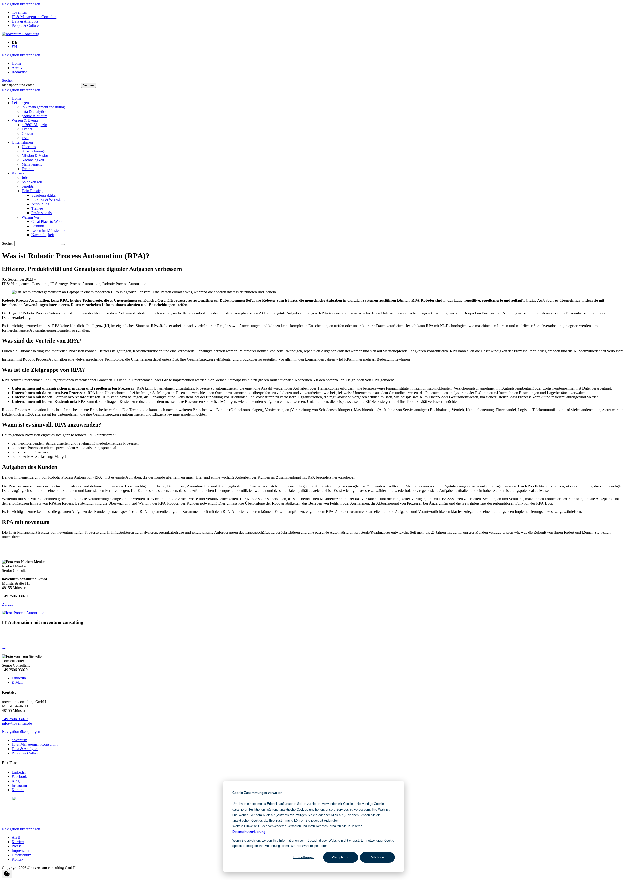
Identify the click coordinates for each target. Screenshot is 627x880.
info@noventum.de (17, 723)
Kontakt (18, 859)
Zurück (7, 604)
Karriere (18, 173)
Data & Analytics (25, 21)
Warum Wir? (31, 217)
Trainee (37, 208)
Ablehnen (377, 857)
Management (32, 164)
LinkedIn (19, 678)
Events (27, 129)
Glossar (27, 133)
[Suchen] (63, 244)
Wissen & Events (25, 120)
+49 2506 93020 (15, 719)
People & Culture (25, 25)
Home (16, 63)
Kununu (37, 226)
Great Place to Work (47, 222)
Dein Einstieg (32, 191)
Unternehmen (22, 142)
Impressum (20, 850)
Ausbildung (40, 204)
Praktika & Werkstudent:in (51, 199)
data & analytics (34, 111)
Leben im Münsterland (48, 230)
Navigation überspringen (21, 4)
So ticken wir (32, 182)
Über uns (29, 147)
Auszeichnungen (35, 151)
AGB (16, 837)
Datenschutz (21, 855)
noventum (19, 12)
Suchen (7, 80)
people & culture (34, 116)
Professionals (41, 213)
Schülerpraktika (43, 195)
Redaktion (20, 72)
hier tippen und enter (18, 85)
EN (14, 47)
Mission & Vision (35, 155)
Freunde (28, 169)
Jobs (25, 177)
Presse (17, 846)
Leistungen (20, 103)
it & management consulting (43, 107)
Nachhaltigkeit (33, 160)
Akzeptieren (340, 857)
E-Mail (17, 682)
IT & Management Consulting (35, 17)
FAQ (25, 138)
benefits (28, 186)
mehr (6, 648)
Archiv (17, 68)
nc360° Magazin (34, 125)
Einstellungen (303, 857)
